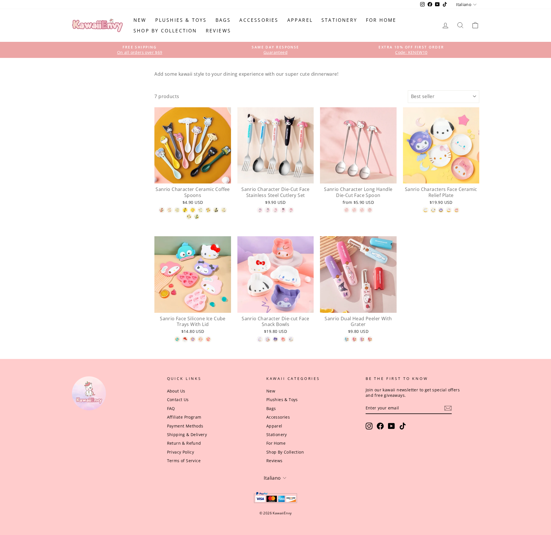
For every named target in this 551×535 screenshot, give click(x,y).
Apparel (300, 20)
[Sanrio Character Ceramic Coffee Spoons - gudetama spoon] (208, 210)
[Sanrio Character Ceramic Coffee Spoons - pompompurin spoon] (189, 216)
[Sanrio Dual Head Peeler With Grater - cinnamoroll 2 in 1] (346, 339)
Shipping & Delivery (187, 434)
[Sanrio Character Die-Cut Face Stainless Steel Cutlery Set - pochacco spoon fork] (267, 210)
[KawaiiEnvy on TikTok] (402, 426)
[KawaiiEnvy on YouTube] (391, 426)
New (140, 20)
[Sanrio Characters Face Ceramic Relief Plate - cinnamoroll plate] (425, 210)
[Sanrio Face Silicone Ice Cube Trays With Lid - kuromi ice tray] (192, 339)
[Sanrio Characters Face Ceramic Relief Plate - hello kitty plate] (448, 210)
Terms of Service (184, 460)
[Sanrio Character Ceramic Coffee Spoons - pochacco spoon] (192, 210)
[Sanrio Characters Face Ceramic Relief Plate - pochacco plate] (433, 210)
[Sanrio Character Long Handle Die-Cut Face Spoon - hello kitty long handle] (354, 210)
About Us (176, 391)
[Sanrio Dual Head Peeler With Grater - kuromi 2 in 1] (362, 339)
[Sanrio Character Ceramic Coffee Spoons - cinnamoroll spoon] (177, 210)
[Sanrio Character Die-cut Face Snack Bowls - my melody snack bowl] (283, 339)
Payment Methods (185, 426)
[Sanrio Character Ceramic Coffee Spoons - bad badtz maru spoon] (216, 210)
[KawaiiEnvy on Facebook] (380, 426)
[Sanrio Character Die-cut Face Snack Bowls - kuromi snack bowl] (275, 339)
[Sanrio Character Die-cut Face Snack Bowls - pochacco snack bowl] (291, 339)
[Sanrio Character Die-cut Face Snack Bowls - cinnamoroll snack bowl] (260, 339)
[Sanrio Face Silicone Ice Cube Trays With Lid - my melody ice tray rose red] (208, 339)
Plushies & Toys (181, 20)
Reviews (218, 31)
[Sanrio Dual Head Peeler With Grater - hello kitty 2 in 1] (369, 339)
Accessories (258, 20)
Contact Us (178, 399)
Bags (223, 20)
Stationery (339, 20)
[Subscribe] (448, 408)
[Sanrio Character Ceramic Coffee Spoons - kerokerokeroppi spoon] (196, 216)
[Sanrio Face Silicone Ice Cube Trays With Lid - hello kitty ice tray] (185, 339)
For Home (381, 20)
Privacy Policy (180, 452)
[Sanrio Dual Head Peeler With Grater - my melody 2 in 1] (354, 339)
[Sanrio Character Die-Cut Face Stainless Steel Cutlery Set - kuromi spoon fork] (283, 210)
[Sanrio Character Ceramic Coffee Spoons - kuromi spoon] (185, 210)
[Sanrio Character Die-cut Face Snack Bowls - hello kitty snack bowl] (267, 339)
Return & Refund (184, 443)
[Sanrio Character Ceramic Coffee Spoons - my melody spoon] (169, 210)
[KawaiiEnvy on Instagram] (369, 426)
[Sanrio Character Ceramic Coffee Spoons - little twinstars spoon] (200, 210)
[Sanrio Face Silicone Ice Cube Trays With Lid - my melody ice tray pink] (200, 339)
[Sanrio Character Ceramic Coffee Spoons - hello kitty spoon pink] (223, 210)
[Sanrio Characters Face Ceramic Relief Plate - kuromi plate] (441, 210)
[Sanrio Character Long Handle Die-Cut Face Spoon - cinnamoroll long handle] (362, 210)
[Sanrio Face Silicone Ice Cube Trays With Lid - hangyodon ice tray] (177, 339)
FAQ (171, 408)
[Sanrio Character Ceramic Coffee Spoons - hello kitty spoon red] (161, 210)
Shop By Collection (165, 31)
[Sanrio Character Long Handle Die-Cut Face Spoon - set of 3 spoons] (369, 210)
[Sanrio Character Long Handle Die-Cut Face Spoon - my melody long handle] (346, 210)
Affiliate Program (184, 417)
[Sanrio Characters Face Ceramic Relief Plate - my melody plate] (456, 210)
